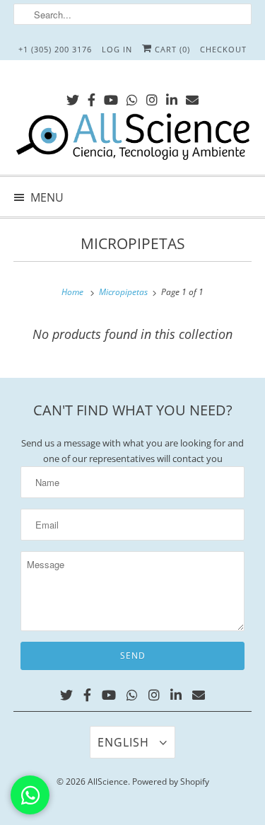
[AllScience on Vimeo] (132, 97)
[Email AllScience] (192, 97)
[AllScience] (132, 138)
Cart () (171, 49)
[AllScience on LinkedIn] (171, 97)
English (125, 742)
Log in (117, 49)
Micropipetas (133, 243)
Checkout (223, 49)
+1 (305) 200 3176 (55, 49)
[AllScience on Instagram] (152, 97)
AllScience (108, 781)
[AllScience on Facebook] (91, 97)
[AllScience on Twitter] (73, 97)
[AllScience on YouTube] (111, 97)
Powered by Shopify (170, 781)
